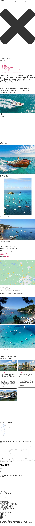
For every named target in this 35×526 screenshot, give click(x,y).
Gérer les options (4, 65)
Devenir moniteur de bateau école (8, 503)
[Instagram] (3, 465)
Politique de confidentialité (6, 499)
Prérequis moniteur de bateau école (8, 504)
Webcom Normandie (25, 522)
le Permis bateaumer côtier (4, 115)
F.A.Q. (1, 497)
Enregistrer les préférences (22, 69)
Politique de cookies (5, 71)
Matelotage (3, 509)
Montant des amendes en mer (7, 508)
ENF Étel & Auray (4, 517)
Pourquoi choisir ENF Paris (6, 493)
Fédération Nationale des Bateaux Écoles (16, 462)
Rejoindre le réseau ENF (6, 512)
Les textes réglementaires (6, 506)
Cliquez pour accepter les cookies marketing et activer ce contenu (11, 273)
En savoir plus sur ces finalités (6, 68)
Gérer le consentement (4, 525)
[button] (17, 26)
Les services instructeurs (6, 507)
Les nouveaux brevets (5, 502)
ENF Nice (2, 514)
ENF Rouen (2, 516)
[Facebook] (6, 465)
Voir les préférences (12, 69)
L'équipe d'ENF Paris (5, 492)
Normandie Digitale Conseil (9, 522)
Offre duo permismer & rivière (4, 142)
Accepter (2, 69)
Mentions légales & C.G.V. (6, 498)
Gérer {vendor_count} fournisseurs (7, 67)
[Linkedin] (8, 465)
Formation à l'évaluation (6, 505)
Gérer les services (4, 66)
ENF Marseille (3, 513)
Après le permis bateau (5, 496)
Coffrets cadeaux (5, 241)
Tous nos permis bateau (6, 217)
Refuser (6, 69)
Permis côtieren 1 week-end (4, 175)
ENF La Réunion (4, 518)
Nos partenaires (4, 494)
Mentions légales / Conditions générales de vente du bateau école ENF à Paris (14, 72)
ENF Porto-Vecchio (4, 515)
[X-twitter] (1, 465)
